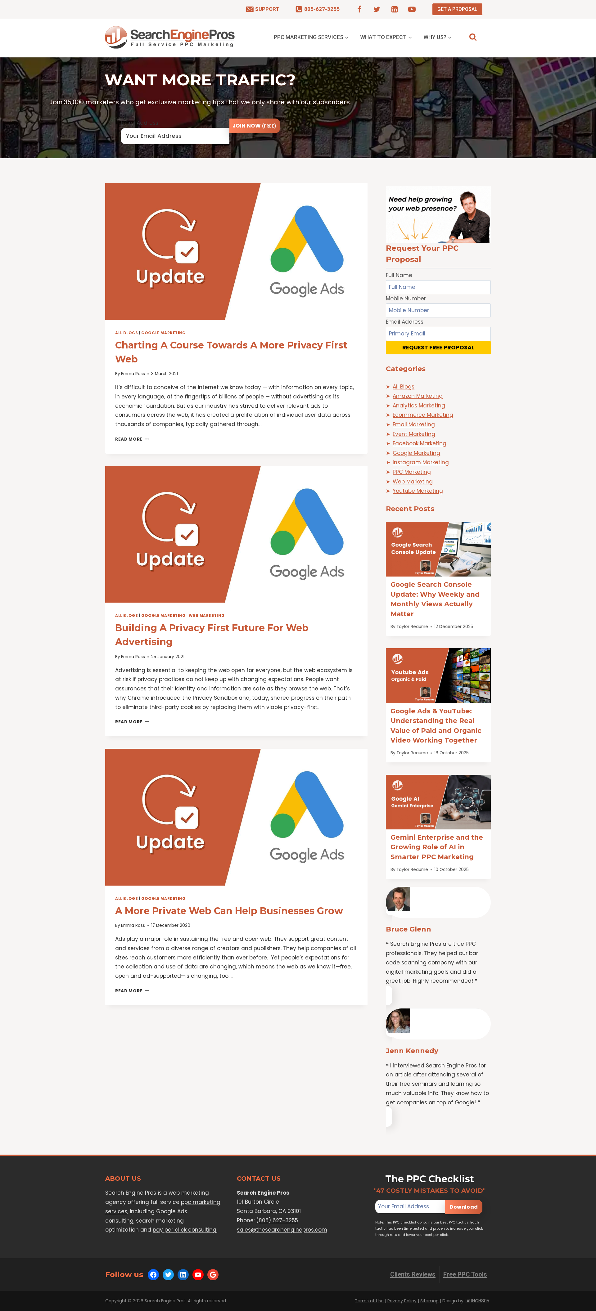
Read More (132, 439)
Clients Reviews (413, 1274)
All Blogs (126, 332)
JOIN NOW (254, 125)
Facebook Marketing (419, 443)
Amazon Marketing (418, 396)
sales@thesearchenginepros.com (282, 1229)
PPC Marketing (412, 472)
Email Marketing (414, 424)
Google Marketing (163, 332)
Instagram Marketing (421, 462)
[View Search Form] (473, 37)
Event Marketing (414, 434)
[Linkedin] (394, 9)
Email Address (139, 123)
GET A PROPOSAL (457, 9)
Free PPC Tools (465, 1274)
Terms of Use (369, 1301)
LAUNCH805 (477, 1301)
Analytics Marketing (419, 405)
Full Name (399, 275)
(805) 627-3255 (277, 1220)
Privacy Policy (402, 1301)
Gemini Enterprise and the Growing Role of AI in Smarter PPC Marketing (437, 847)
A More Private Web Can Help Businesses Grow (229, 911)
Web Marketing (206, 615)
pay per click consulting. (185, 1229)
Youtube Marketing (418, 491)
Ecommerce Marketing (423, 415)
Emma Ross (133, 374)
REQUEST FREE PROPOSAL (438, 347)
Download (464, 1206)
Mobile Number (406, 298)
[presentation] (236, 251)
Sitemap (429, 1301)
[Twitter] (376, 9)
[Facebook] (359, 9)
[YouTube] (411, 9)
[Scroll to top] (579, 1305)
